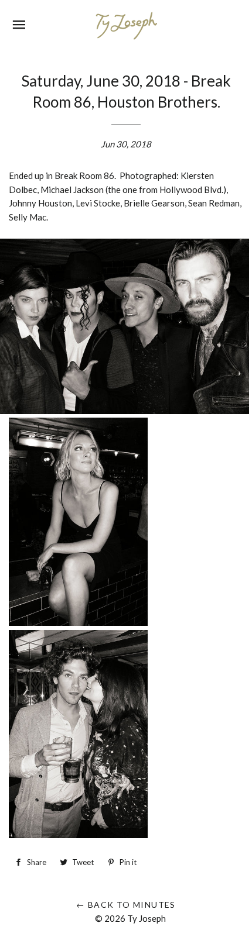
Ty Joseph (146, 918)
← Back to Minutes (126, 905)
